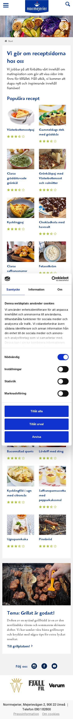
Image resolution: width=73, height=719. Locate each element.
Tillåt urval (36, 424)
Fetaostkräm (47, 266)
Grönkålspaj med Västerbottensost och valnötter (51, 178)
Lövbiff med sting (51, 451)
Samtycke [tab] (13, 289)
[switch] (63, 369)
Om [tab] (59, 289)
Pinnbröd (45, 539)
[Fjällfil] (36, 685)
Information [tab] (36, 289)
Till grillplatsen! (18, 647)
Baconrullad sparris (20, 451)
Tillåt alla (37, 411)
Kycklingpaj (15, 222)
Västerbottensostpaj (20, 130)
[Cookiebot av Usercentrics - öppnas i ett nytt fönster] (52, 278)
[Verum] (57, 685)
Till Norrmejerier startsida (36, 6)
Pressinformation (26, 714)
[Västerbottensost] (16, 685)
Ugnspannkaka (17, 539)
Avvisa (36, 436)
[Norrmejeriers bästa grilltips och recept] (36, 586)
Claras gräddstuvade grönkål (16, 178)
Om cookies (51, 714)
